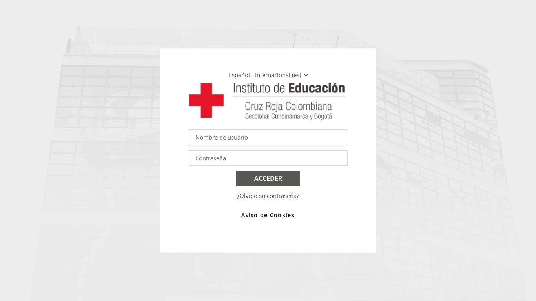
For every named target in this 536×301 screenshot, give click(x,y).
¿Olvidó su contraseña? (268, 195)
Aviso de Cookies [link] (267, 215)
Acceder (268, 178)
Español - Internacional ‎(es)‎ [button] (266, 75)
